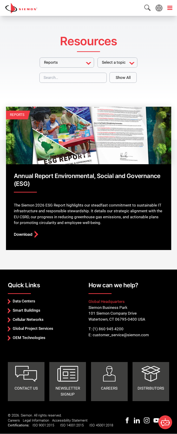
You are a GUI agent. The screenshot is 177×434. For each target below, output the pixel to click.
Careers (14, 420)
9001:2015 (46, 425)
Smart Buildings (26, 310)
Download (23, 234)
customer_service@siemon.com (121, 335)
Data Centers (24, 301)
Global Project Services (33, 328)
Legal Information (36, 420)
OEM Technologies (29, 337)
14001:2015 (75, 425)
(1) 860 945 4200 (108, 329)
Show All (123, 77)
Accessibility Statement (70, 420)
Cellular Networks (28, 319)
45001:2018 (104, 425)
